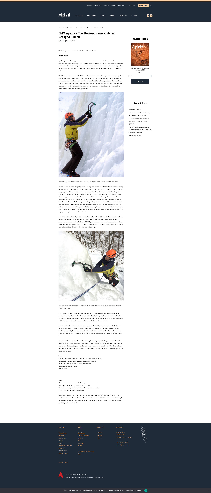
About (60, 443)
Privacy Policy (63, 450)
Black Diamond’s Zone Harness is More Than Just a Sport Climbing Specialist (138, 121)
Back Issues (81, 433)
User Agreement (63, 453)
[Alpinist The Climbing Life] (64, 15)
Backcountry (76, 477)
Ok (146, 490)
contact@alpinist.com (122, 445)
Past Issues (106, 5)
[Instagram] (151, 15)
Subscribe (143, 5)
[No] (209, 490)
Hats (79, 440)
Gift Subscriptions (83, 435)
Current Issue (98, 5)
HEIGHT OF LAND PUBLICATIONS (76, 474)
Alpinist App (89, 5)
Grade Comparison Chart (118, 5)
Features (92, 15)
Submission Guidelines (65, 445)
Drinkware (81, 443)
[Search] (151, 5)
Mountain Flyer (99, 477)
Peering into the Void (134, 135)
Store (134, 15)
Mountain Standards (67, 27)
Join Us (79, 15)
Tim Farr (62, 41)
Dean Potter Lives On (135, 109)
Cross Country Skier (87, 477)
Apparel (80, 438)
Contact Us (62, 448)
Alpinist (68, 477)
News (103, 15)
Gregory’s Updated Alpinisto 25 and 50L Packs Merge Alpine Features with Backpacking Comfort (140, 129)
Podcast (123, 15)
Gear (112, 15)
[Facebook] (148, 15)
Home (60, 27)
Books (80, 445)
